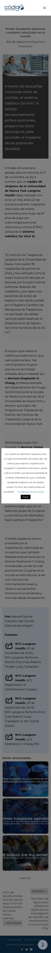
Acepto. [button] (25, 497)
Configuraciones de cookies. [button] (31, 492)
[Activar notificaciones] (43, 945)
